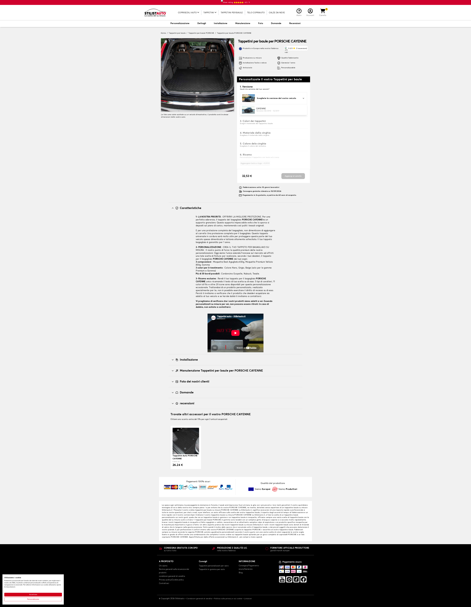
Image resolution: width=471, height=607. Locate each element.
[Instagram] (289, 579)
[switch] (180, 23)
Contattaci (164, 583)
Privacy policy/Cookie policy (171, 580)
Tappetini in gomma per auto (212, 569)
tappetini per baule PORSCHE (208, 520)
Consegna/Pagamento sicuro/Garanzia (249, 567)
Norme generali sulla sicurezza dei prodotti (174, 571)
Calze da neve (277, 13)
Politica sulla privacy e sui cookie (228, 599)
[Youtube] (282, 579)
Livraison (248, 599)
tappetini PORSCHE (252, 530)
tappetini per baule (203, 510)
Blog (241, 573)
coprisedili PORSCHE (287, 534)
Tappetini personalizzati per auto (214, 566)
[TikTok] (296, 579)
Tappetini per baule (232, 13)
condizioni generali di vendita (172, 576)
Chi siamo (163, 566)
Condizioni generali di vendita (199, 599)
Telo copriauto (256, 13)
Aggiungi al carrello (293, 176)
